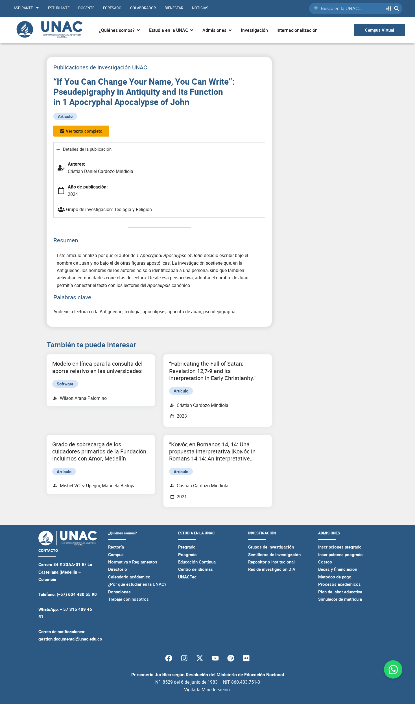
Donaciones (119, 592)
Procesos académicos (339, 584)
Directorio (117, 569)
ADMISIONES (329, 533)
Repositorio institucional (271, 562)
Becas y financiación (337, 569)
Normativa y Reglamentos (132, 562)
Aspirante (23, 7)
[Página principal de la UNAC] (49, 30)
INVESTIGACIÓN (262, 533)
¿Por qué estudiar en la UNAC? (137, 584)
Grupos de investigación (271, 547)
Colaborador (143, 7)
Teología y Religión (133, 209)
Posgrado (187, 554)
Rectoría (116, 547)
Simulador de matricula (340, 599)
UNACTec (187, 577)
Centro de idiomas (195, 569)
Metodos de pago (334, 577)
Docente (86, 7)
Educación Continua (197, 562)
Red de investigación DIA (271, 569)
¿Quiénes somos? (122, 533)
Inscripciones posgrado (340, 554)
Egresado (112, 7)
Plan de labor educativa (340, 592)
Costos (325, 562)
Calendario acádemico (129, 577)
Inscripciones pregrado (340, 547)
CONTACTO (48, 550)
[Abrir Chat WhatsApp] (393, 669)
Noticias (200, 7)
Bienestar (174, 7)
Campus (116, 554)
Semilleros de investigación (274, 554)
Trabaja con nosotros (128, 599)
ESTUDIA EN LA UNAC (196, 533)
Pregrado (187, 547)
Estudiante (58, 7)
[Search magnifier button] (397, 8)
